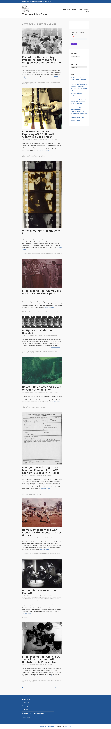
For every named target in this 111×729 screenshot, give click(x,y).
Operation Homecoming (46, 82)
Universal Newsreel (83, 111)
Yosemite (37, 407)
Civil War (80, 82)
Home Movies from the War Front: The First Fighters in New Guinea (42, 532)
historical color (36, 406)
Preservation (24, 66)
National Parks (80, 96)
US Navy (74, 113)
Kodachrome (52, 553)
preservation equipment (56, 680)
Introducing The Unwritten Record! (39, 592)
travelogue (33, 407)
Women (74, 115)
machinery (49, 680)
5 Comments (55, 311)
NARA (85, 88)
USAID (38, 494)
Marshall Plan (31, 493)
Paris (36, 493)
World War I (75, 117)
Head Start (24, 156)
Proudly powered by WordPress (47, 726)
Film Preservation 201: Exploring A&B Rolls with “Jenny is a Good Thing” (38, 134)
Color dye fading (28, 311)
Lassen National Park (44, 406)
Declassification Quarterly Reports (35, 597)
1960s (74, 77)
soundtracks (57, 82)
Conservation (25, 597)
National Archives (30, 156)
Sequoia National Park (54, 406)
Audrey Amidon (33, 296)
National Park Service (31, 352)
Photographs (44, 475)
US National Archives (34, 65)
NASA (72, 90)
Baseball (82, 77)
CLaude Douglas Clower (30, 82)
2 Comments (43, 407)
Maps (23, 598)
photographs (77, 99)
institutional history (42, 680)
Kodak (43, 311)
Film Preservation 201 (56, 155)
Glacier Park (30, 406)
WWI (77, 120)
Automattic (68, 726)
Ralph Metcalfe (52, 253)
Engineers (27, 553)
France (26, 493)
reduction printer (25, 681)
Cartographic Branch (78, 80)
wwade (30, 475)
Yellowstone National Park (42, 352)
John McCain (38, 82)
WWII (38, 555)
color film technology (29, 351)
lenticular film (42, 351)
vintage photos (33, 681)
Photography (83, 99)
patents (72, 99)
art (76, 77)
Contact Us (25, 709)
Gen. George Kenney (34, 553)
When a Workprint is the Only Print (41, 232)
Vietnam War (24, 83)
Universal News (75, 111)
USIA (40, 494)
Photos (72, 101)
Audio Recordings (46, 65)
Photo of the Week (39, 598)
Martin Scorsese (48, 311)
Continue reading (44, 150)
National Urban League (44, 253)
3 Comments (31, 83)
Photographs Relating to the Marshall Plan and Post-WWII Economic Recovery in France (40, 470)
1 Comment (51, 352)
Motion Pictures (53, 65)
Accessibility (25, 702)
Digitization (38, 475)
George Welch (41, 553)
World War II (33, 555)
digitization (73, 84)
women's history (80, 115)
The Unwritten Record (36, 14)
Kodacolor (37, 351)
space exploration (82, 101)
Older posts (25, 688)
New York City (84, 98)
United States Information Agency (29, 494)
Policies (87, 11)
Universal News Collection (32, 600)
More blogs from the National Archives (33, 713)
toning (29, 407)
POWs (52, 82)
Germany (81, 84)
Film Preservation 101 (47, 155)
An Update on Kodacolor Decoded (37, 332)
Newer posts (58, 688)
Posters (51, 598)
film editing (32, 155)
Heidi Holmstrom (34, 139)
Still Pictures (76, 104)
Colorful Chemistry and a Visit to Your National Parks (41, 388)
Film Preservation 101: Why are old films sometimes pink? (41, 292)
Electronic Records (52, 597)
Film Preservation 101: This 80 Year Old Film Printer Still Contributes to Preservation (41, 659)
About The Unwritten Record (70, 9)
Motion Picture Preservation (79, 86)
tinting (25, 407)
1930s (72, 77)
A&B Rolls (27, 155)
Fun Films (59, 597)
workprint (33, 254)
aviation (78, 77)
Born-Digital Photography (52, 595)
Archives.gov (25, 706)
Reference (24, 600)
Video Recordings (41, 600)
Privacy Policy (26, 717)
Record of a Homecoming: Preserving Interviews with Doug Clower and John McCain (41, 60)
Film (78, 84)
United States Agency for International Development (48, 493)
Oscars (36, 156)
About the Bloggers (84, 9)
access (26, 680)
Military (26, 598)
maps (85, 84)
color (26, 406)
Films (43, 139)
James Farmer (36, 253)
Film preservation (38, 155)
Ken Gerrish (46, 553)
